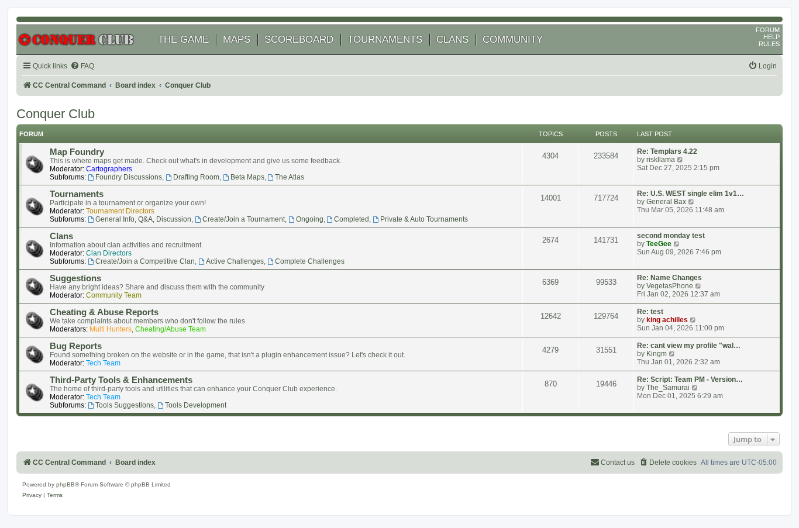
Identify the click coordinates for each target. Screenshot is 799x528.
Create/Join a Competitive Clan (145, 261)
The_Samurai (668, 388)
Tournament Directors (120, 211)
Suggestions (75, 278)
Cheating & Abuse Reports (104, 312)
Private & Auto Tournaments (424, 219)
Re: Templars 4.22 (667, 151)
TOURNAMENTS (384, 39)
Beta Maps (247, 177)
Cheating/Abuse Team (170, 329)
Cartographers (109, 169)
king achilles (667, 320)
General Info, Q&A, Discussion (143, 219)
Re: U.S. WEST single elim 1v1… (690, 193)
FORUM (768, 29)
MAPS (236, 39)
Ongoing (309, 219)
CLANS (452, 39)
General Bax (666, 202)
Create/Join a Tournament (243, 219)
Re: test (650, 312)
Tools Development (195, 405)
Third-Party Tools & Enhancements (121, 380)
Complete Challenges (310, 261)
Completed (351, 219)
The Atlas (289, 177)
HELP (771, 36)
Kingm (656, 354)
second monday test (671, 236)
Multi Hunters (110, 329)
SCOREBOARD (298, 39)
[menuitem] (82, 66)
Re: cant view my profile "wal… (689, 345)
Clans (61, 236)
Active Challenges (235, 261)
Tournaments (77, 194)
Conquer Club (55, 113)
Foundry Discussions (128, 177)
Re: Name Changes (669, 278)
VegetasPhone (669, 286)
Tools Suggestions (124, 405)
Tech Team (103, 363)
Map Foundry (77, 152)
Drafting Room (196, 177)
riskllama (660, 160)
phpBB (65, 484)
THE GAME (183, 39)
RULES (769, 43)
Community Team (114, 295)
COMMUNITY (513, 39)
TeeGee (658, 244)
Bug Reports (76, 346)
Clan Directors (109, 253)
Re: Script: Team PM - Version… (690, 379)
